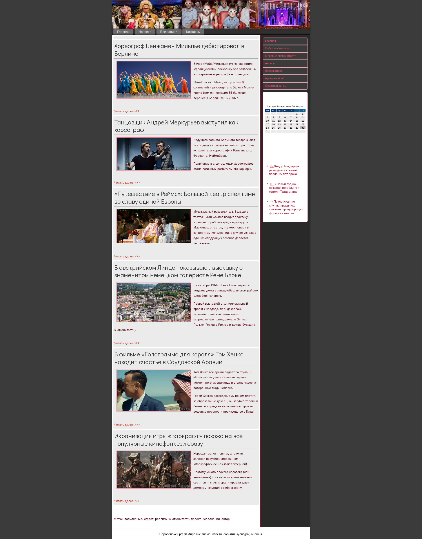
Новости (144, 32)
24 (267, 128)
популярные (133, 519)
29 (297, 128)
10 (267, 121)
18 (273, 124)
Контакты (193, 32)
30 (303, 128)
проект (196, 519)
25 (273, 128)
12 (279, 121)
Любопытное (273, 71)
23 (303, 124)
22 (297, 124)
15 (297, 121)
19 (279, 124)
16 (303, 121)
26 (279, 128)
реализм (161, 519)
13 (285, 121)
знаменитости (179, 519)
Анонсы (270, 63)
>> (272, 166)
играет (148, 519)
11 (273, 121)
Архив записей (274, 78)
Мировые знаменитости (280, 56)
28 (291, 128)
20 (285, 124)
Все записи (168, 32)
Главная (123, 32)
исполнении (211, 519)
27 (285, 128)
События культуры (277, 48)
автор (226, 519)
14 (291, 121)
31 (267, 131)
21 (291, 124)
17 (267, 124)
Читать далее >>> (127, 111)
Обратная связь (275, 85)
